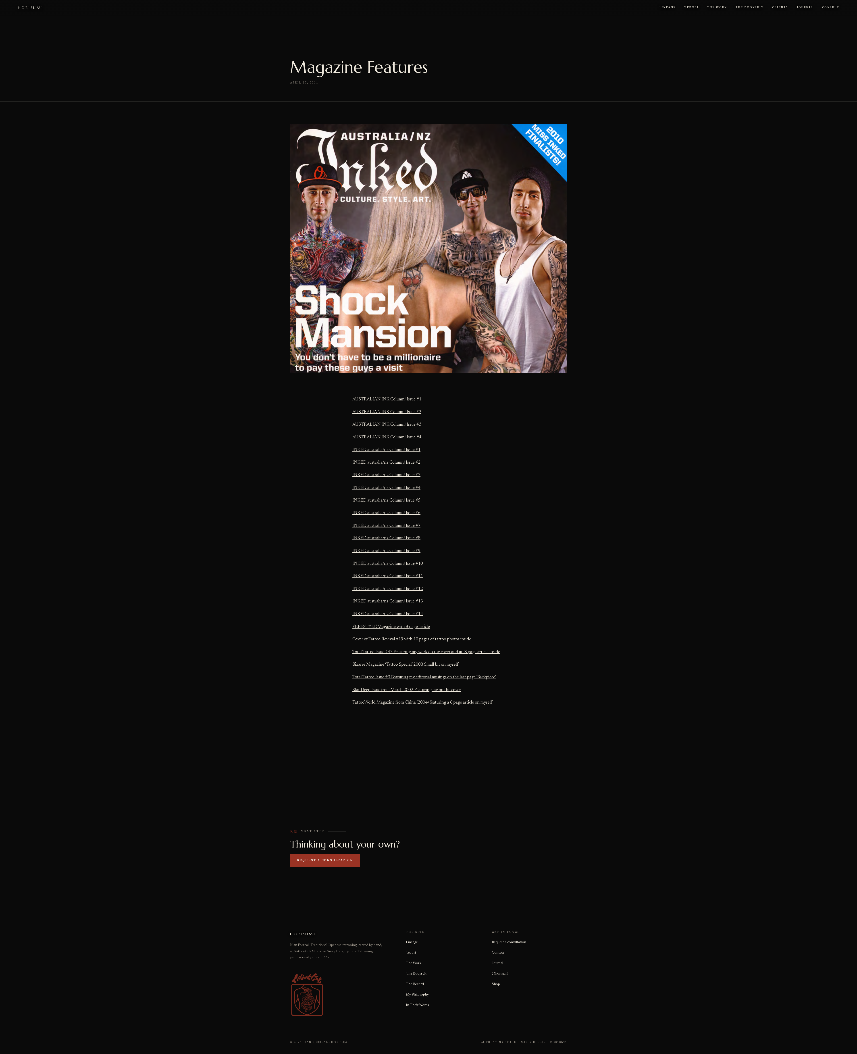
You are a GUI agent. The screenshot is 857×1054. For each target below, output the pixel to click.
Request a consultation (325, 860)
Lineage (412, 942)
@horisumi (500, 973)
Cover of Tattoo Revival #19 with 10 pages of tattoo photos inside (411, 639)
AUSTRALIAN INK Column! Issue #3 (386, 424)
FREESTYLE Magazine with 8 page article (391, 627)
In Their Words (417, 1005)
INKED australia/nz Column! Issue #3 (386, 475)
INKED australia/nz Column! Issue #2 (386, 462)
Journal (497, 963)
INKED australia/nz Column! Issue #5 (386, 500)
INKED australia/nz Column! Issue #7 (386, 525)
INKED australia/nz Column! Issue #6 (386, 513)
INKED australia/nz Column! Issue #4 (386, 487)
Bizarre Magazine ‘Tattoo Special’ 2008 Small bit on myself (405, 664)
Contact (498, 952)
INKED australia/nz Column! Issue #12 (387, 589)
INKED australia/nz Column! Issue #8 (386, 538)
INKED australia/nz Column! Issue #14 (387, 614)
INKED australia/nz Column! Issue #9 (386, 551)
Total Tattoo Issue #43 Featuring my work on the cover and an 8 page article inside (426, 652)
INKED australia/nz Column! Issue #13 (387, 601)
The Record (415, 984)
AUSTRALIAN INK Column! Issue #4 (386, 437)
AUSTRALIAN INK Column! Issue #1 (386, 399)
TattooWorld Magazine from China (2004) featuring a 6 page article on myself (422, 702)
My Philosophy (417, 994)
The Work (413, 963)
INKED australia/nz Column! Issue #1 (386, 450)
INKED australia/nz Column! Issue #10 (387, 563)
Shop (496, 984)
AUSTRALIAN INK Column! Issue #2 (386, 412)
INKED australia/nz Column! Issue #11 (387, 576)
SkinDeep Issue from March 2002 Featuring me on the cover (406, 690)
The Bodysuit (416, 973)
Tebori (411, 952)
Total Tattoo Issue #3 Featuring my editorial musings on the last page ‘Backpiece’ (424, 677)
